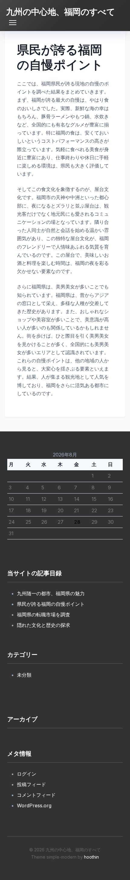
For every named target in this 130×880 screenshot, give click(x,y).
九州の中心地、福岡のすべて (60, 12)
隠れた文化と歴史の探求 (43, 625)
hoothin (91, 856)
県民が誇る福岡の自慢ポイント (51, 604)
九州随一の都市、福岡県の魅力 (51, 593)
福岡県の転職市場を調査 (43, 615)
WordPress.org (34, 805)
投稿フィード (31, 784)
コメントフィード (36, 795)
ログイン (26, 774)
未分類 (24, 675)
